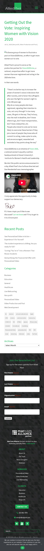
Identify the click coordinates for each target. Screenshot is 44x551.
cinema (12, 318)
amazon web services (22, 314)
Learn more (30, 443)
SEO (35, 330)
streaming (13, 334)
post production (22, 330)
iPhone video (33, 322)
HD (14, 322)
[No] (41, 544)
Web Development (11, 307)
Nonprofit (22, 500)
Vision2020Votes (28, 68)
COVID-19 (7, 322)
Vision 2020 (34, 149)
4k (6, 314)
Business (7, 275)
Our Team (22, 456)
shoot (6, 334)
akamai (11, 314)
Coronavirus (32, 318)
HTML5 (19, 322)
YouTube (34, 334)
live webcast (16, 326)
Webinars (22, 463)
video (28, 334)
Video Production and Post (28, 44)
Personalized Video (11, 299)
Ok (22, 548)
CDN (6, 318)
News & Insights (22, 460)
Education (8, 279)
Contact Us (22, 507)
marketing (25, 326)
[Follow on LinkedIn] (16, 523)
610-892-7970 (23, 513)
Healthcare (8, 287)
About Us (22, 453)
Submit (8, 418)
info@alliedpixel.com (23, 518)
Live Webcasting (10, 291)
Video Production (22, 476)
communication (21, 318)
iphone (25, 322)
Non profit (16, 44)
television (21, 334)
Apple (31, 314)
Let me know (18, 214)
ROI (30, 330)
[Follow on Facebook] (27, 523)
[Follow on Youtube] (22, 523)
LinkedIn (7, 326)
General (7, 283)
